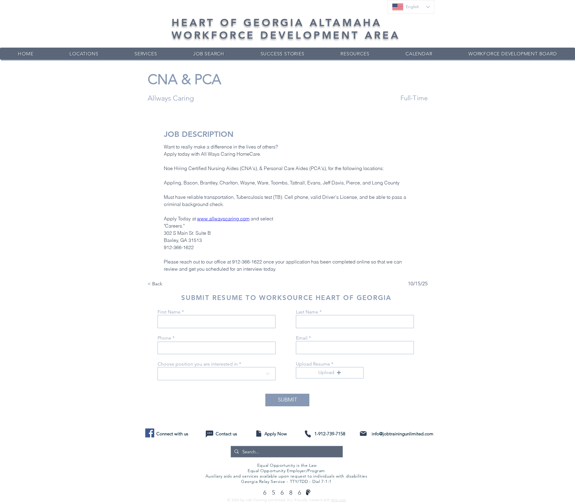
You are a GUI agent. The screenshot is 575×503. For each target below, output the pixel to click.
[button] (330, 372)
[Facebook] (149, 432)
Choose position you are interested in (198, 364)
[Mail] (363, 433)
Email (302, 338)
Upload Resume (313, 364)
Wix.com (338, 500)
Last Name (307, 312)
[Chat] (209, 434)
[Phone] (307, 433)
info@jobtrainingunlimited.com (402, 434)
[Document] (258, 433)
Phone (164, 338)
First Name (169, 312)
